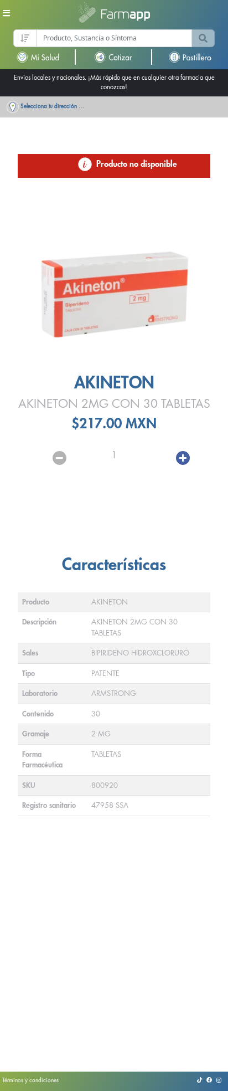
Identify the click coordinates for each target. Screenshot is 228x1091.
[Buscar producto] (203, 38)
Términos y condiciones (30, 1080)
